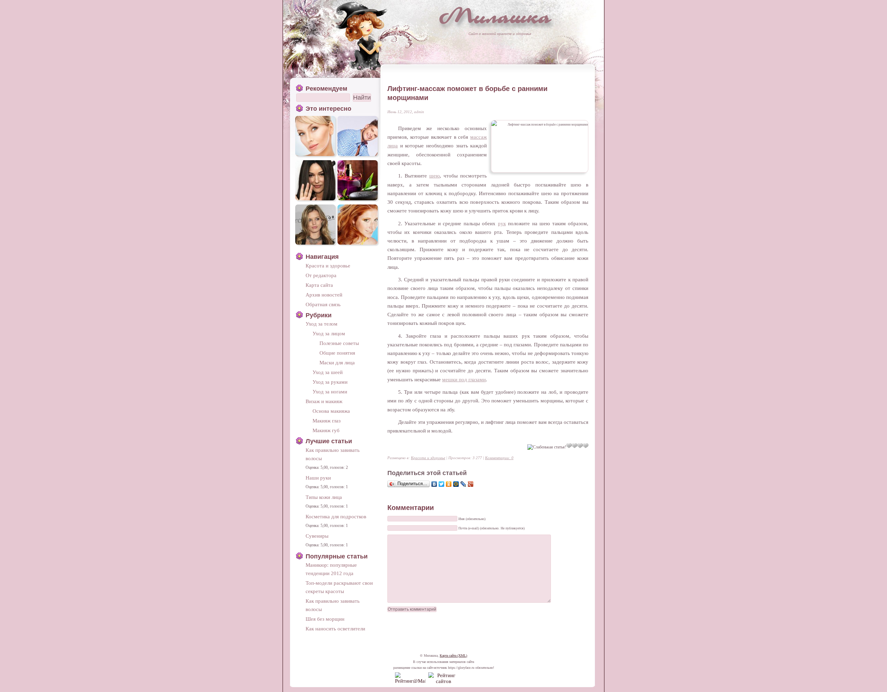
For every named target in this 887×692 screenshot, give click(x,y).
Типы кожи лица (324, 497)
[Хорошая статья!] (580, 445)
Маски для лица (337, 362)
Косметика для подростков (336, 516)
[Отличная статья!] (585, 445)
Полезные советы (339, 343)
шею (434, 176)
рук (502, 223)
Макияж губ (326, 430)
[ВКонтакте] (434, 484)
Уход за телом (321, 324)
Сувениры (317, 536)
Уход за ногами (330, 391)
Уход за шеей (328, 372)
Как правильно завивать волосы (333, 454)
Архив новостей (324, 295)
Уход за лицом (329, 333)
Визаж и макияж (324, 401)
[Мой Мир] (456, 484)
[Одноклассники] (449, 484)
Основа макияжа (331, 411)
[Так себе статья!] (569, 445)
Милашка (495, 15)
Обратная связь (323, 304)
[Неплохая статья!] (574, 445)
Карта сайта (319, 285)
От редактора (321, 275)
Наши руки (318, 478)
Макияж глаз (327, 421)
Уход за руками (330, 382)
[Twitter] (441, 484)
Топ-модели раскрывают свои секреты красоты (339, 587)
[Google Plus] (470, 484)
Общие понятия (337, 353)
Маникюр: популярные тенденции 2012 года (331, 569)
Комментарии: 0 (499, 458)
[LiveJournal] (463, 484)
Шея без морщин (325, 619)
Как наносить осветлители (335, 628)
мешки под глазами (464, 379)
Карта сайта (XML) (453, 655)
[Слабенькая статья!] (546, 447)
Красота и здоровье (428, 458)
